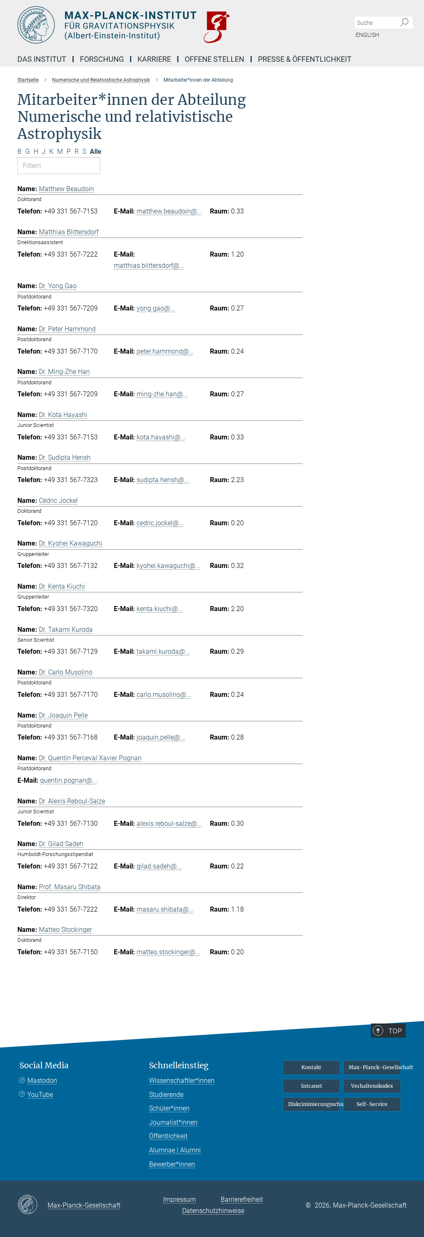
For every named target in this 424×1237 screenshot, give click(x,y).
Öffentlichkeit (168, 1136)
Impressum (179, 1199)
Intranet (311, 1086)
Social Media (44, 1065)
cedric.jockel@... (160, 523)
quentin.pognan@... (68, 780)
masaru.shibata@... (165, 909)
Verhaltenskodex (372, 1086)
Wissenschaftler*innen (181, 1080)
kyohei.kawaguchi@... (168, 566)
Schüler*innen (169, 1108)
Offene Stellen (214, 59)
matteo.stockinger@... (168, 952)
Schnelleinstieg (179, 1065)
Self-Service (372, 1104)
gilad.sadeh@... (159, 866)
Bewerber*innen (172, 1164)
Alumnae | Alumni (175, 1150)
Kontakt (311, 1067)
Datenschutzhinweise (213, 1211)
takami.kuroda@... (163, 651)
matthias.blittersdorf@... (149, 265)
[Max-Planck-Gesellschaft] (32, 1205)
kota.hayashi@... (161, 437)
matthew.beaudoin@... (169, 211)
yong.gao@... (156, 308)
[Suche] (404, 23)
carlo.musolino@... (164, 695)
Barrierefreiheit (242, 1199)
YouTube (40, 1095)
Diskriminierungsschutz (314, 1104)
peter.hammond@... (165, 351)
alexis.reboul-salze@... (169, 823)
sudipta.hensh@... (163, 480)
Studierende (166, 1095)
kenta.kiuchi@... (160, 609)
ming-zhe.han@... (162, 394)
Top (395, 1031)
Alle (95, 151)
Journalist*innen (173, 1122)
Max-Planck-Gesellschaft (374, 1067)
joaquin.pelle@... (161, 737)
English (367, 35)
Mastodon (42, 1080)
